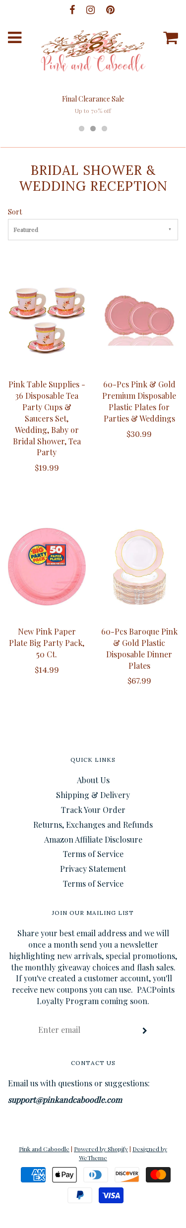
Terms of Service (93, 854)
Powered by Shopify (101, 1149)
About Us (93, 780)
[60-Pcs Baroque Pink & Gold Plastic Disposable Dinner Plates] (140, 566)
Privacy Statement (93, 868)
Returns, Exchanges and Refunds (93, 824)
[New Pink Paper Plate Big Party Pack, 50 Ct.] (47, 566)
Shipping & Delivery (93, 795)
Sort (15, 211)
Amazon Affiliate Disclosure (93, 839)
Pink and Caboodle (44, 1149)
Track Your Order (93, 809)
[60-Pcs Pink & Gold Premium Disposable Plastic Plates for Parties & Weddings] (140, 319)
